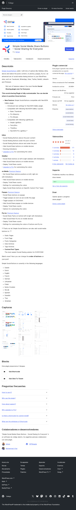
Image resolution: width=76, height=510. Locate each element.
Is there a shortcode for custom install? (15, 416)
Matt (4, 481)
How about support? (9, 404)
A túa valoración (57, 164)
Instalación (29, 59)
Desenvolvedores (45, 469)
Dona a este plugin (58, 204)
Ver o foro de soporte (59, 186)
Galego (8, 496)
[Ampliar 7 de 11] (30, 336)
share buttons (69, 109)
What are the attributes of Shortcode (14, 421)
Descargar (69, 49)
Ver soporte (68, 73)
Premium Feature (15, 171)
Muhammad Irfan (11, 448)
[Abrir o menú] (73, 3)
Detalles (6, 59)
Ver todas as (69, 164)
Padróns (23, 472)
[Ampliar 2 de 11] (14, 322)
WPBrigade (33, 444)
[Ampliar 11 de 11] (46, 342)
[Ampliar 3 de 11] (14, 331)
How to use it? (7, 392)
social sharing (69, 124)
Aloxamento (6, 469)
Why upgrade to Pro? (9, 410)
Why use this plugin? (9, 398)
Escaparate (24, 462)
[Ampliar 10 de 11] (46, 327)
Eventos (60, 466)
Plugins (22, 469)
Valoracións (18, 59)
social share (70, 120)
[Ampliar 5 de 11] (30, 313)
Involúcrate (61, 462)
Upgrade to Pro (8, 152)
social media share (68, 116)
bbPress (5, 485)
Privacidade (6, 472)
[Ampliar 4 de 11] (14, 343)
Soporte (71, 59)
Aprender (42, 462)
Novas (4, 466)
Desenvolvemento (44, 59)
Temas (22, 466)
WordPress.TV (45, 472)
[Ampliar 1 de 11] (14, 313)
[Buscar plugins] (21, 15)
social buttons (69, 113)
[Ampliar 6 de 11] (30, 320)
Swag (60, 472)
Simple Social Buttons (9, 71)
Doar (60, 469)
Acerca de (5, 462)
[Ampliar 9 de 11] (46, 313)
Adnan (17, 52)
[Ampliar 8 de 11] (30, 345)
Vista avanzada (57, 129)
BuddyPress (7, 488)
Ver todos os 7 (70, 105)
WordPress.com (8, 478)
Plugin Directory (7, 8)
